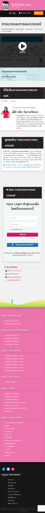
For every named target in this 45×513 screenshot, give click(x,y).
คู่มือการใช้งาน (12, 503)
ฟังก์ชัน (7, 426)
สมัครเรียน (11, 488)
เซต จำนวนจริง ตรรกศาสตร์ (14, 423)
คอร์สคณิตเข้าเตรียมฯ (12, 344)
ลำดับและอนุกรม (10, 452)
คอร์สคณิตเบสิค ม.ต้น (12, 321)
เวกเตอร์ (7, 449)
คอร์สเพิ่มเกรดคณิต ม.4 (12, 393)
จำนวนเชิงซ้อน (10, 446)
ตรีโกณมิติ (8, 437)
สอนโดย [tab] (4, 101)
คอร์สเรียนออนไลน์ (8, 29)
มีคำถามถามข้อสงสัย (14, 277)
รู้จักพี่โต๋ (10, 486)
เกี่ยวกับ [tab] (13, 101)
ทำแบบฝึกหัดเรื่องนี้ (13, 280)
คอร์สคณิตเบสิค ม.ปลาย (12, 324)
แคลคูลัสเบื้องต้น (10, 443)
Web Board (11, 500)
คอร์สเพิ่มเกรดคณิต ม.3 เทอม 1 (14, 367)
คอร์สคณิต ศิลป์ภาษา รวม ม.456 (15, 402)
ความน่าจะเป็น (9, 429)
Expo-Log (8, 434)
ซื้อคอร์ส (39, 13)
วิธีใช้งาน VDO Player (14, 271)
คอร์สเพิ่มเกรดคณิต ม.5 (12, 396)
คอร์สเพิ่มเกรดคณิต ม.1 (12, 335)
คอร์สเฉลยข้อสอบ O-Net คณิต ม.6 (15, 408)
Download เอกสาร (13, 491)
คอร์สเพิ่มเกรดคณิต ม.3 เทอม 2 (14, 370)
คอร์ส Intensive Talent (11, 405)
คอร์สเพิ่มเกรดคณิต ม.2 (12, 338)
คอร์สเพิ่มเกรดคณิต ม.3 (12, 341)
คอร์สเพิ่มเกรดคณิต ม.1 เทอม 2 (14, 359)
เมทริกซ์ (7, 455)
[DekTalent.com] (5, 5)
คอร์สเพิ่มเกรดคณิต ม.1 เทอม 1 (14, 356)
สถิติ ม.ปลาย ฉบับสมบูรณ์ (13, 440)
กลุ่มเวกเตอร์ (19, 29)
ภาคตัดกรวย (9, 431)
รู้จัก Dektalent (12, 483)
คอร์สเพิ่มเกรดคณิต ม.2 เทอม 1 (14, 362)
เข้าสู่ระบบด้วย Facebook (24, 244)
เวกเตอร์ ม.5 (29, 29)
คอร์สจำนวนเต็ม (10, 382)
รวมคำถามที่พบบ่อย (14, 494)
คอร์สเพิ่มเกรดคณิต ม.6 (12, 399)
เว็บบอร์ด (33, 167)
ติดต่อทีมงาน (12, 497)
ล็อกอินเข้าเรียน (26, 13)
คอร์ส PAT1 (8, 411)
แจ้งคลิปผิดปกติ (13, 274)
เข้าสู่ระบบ (22, 234)
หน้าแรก (10, 480)
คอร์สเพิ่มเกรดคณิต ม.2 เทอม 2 (14, 364)
